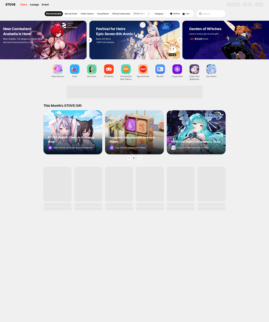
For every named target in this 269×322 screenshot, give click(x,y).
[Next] (179, 40)
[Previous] (89, 40)
